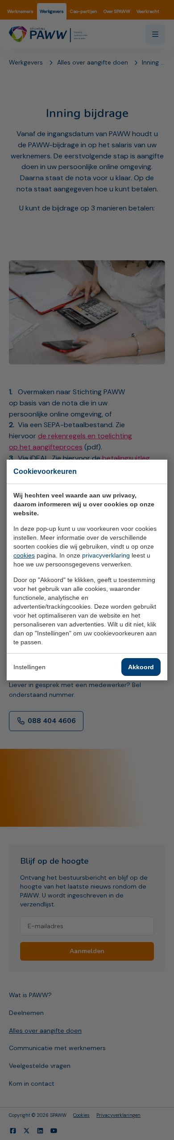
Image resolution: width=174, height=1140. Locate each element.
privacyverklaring (106, 555)
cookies (24, 555)
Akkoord (141, 667)
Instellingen (29, 667)
